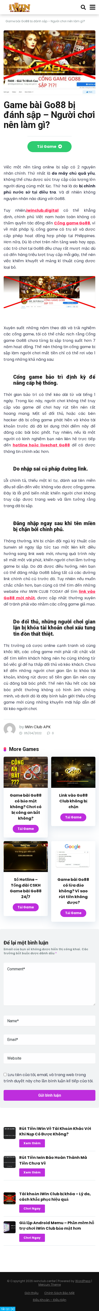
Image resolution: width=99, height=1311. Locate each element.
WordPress (83, 1281)
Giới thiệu (31, 1293)
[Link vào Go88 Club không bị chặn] (73, 786)
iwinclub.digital (42, 210)
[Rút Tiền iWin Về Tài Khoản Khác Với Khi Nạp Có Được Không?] (10, 1137)
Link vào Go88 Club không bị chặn (73, 801)
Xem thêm (32, 1143)
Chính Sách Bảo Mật (59, 1293)
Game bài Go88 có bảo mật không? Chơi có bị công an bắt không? (26, 807)
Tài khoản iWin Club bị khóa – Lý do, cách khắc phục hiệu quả (55, 1196)
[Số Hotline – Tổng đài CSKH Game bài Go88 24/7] (26, 870)
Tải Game (47, 146)
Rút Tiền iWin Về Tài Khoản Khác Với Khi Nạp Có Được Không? (55, 1131)
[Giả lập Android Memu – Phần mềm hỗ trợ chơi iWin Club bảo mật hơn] (10, 1232)
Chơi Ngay (32, 1208)
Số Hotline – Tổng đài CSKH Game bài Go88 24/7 (26, 888)
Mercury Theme (49, 1285)
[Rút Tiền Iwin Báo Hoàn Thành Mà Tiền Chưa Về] (10, 1166)
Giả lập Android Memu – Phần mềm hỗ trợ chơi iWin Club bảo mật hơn (56, 1225)
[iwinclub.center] (20, 6)
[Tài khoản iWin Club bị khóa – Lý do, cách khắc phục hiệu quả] (10, 1203)
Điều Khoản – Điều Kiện (49, 1300)
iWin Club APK (38, 727)
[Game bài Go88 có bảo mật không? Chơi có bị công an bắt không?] (26, 786)
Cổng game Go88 (72, 223)
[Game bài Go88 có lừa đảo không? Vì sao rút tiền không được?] (73, 870)
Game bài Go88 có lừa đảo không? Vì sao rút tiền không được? (73, 891)
